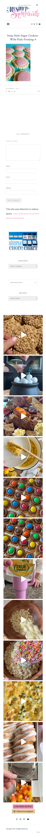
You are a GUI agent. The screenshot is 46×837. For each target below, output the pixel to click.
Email (8, 177)
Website (8, 188)
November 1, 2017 (12, 88)
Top (38, 832)
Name (8, 166)
